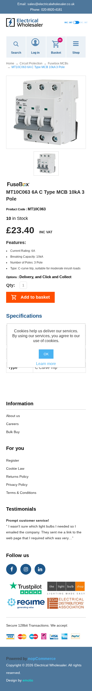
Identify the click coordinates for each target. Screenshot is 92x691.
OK (46, 354)
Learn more (46, 364)
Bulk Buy (13, 432)
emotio (28, 680)
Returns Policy (17, 476)
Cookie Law (15, 468)
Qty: (10, 285)
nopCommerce (42, 659)
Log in (35, 52)
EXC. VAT (83, 22)
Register (12, 460)
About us (13, 416)
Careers (12, 424)
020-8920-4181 (46, 9)
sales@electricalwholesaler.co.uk (46, 4)
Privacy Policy (16, 485)
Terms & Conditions (21, 493)
